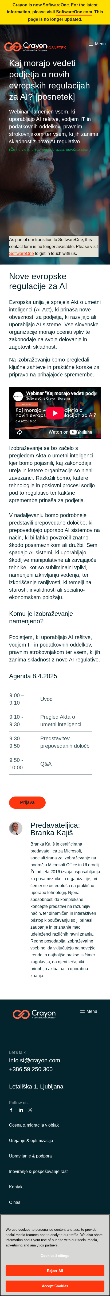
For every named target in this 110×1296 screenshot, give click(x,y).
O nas (14, 1202)
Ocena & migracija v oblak (34, 1125)
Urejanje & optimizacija (31, 1140)
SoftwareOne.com (74, 12)
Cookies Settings (55, 1256)
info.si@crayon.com (34, 1060)
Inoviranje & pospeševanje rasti (39, 1171)
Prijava (27, 802)
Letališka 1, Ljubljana (36, 1086)
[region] (55, 1255)
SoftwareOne (21, 253)
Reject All (55, 1271)
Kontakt (16, 1187)
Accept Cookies (55, 1286)
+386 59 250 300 (31, 1069)
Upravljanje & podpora (30, 1156)
